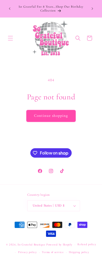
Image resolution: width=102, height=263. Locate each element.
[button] (10, 38)
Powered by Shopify (59, 244)
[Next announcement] (92, 8)
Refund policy (86, 244)
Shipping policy (79, 252)
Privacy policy (27, 252)
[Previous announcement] (9, 8)
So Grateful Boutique (31, 244)
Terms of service (53, 252)
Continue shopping (51, 115)
